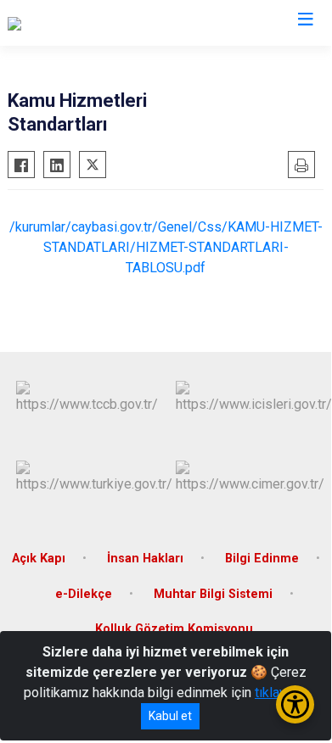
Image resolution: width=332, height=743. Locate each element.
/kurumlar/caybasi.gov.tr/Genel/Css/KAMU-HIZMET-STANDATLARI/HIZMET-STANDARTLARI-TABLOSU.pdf (166, 247)
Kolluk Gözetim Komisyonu (174, 629)
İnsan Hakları (145, 558)
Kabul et (170, 716)
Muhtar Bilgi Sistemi (213, 594)
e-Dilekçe (83, 594)
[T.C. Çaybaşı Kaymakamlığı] (85, 23)
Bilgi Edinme (262, 558)
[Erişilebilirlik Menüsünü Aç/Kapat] (295, 704)
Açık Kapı (38, 558)
